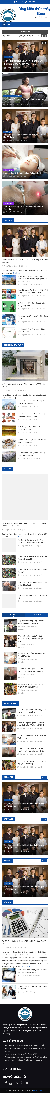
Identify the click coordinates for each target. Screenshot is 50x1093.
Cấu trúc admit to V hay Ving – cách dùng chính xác (31, 330)
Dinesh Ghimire (38, 1090)
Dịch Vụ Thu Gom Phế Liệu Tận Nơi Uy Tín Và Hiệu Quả (32, 570)
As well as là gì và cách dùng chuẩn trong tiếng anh (31, 304)
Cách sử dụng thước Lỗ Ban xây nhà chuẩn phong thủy (31, 428)
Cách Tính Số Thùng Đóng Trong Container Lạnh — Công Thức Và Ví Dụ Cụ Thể (24, 524)
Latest (13, 615)
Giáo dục (8, 57)
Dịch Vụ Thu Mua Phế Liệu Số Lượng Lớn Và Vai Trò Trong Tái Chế (32, 558)
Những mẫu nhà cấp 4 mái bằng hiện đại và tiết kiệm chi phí (24, 385)
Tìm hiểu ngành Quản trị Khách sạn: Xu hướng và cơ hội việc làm (24, 136)
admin (38, 992)
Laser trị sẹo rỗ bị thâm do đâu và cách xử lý (22, 173)
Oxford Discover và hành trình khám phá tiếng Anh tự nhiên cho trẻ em (33, 291)
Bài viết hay (8, 170)
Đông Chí (28, 68)
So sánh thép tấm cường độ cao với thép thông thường (31, 454)
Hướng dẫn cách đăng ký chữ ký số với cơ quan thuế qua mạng (32, 971)
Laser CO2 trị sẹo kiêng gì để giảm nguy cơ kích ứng (30, 685)
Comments (36, 615)
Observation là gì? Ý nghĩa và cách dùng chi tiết (33, 317)
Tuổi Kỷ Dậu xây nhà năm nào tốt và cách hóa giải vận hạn (31, 402)
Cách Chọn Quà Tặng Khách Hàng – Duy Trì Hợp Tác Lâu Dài (32, 583)
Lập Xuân (25, 104)
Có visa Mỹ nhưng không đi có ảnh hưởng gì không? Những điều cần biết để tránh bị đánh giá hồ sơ (32, 278)
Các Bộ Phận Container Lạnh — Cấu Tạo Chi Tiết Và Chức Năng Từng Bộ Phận (32, 541)
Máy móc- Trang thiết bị (12, 96)
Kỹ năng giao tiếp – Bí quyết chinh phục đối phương (32, 987)
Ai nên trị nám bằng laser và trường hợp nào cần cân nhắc (23, 208)
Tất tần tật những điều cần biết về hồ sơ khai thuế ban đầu (25, 942)
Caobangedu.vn (9, 1025)
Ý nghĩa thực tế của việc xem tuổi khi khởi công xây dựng (32, 441)
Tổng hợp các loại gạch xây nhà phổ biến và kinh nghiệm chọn (31, 415)
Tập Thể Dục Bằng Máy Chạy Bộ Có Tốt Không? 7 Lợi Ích (21, 36)
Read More (17, 273)
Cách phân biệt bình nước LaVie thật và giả (32, 596)
